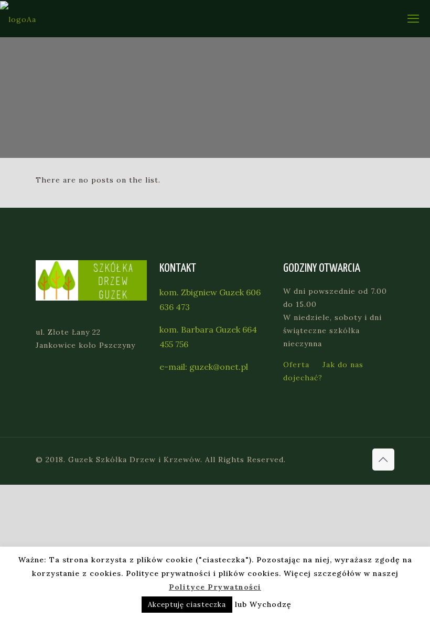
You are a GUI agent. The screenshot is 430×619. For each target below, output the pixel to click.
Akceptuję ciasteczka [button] (187, 604)
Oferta (296, 364)
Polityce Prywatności (215, 587)
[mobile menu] (413, 18)
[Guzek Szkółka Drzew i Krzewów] (18, 19)
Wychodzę (271, 604)
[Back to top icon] (383, 460)
